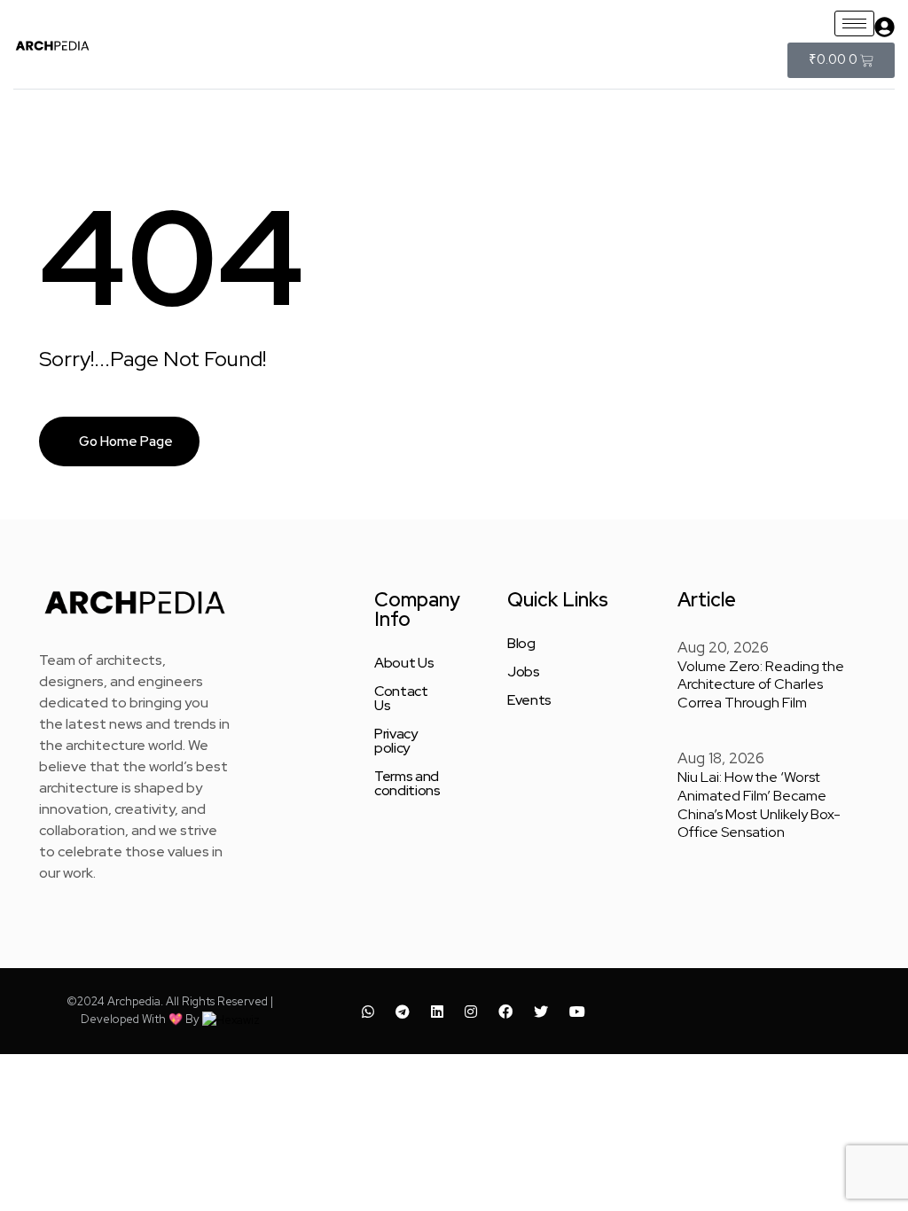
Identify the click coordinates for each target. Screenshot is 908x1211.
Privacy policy (396, 741)
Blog (521, 644)
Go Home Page (124, 441)
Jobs (523, 672)
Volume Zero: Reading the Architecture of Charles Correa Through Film (760, 685)
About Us (404, 663)
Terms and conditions (407, 784)
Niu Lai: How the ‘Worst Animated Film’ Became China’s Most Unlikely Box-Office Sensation (759, 804)
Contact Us (401, 698)
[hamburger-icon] (854, 23)
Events (529, 700)
